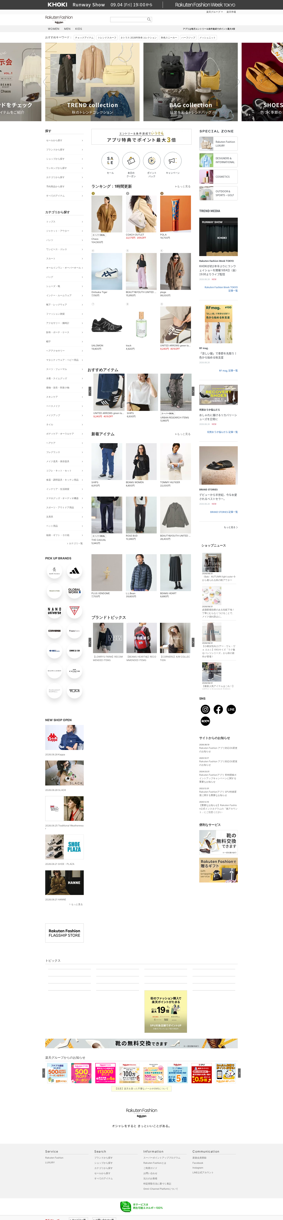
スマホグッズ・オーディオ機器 (62, 498)
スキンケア (52, 396)
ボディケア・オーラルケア (60, 433)
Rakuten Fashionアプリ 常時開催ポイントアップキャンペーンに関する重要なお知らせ (217, 778)
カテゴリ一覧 (76, 543)
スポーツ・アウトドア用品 (60, 507)
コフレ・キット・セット (59, 470)
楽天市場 (231, 12)
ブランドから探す (55, 149)
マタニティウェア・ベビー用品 (62, 359)
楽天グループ (213, 12)
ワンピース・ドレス (56, 249)
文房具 (49, 516)
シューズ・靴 (53, 286)
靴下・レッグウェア (56, 304)
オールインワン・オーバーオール (63, 267)
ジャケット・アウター (57, 230)
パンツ (49, 240)
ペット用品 (52, 525)
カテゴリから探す (55, 177)
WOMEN (53, 28)
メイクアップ (53, 415)
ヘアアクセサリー (55, 350)
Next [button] (237, 81)
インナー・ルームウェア (59, 295)
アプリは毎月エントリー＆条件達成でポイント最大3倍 (209, 28)
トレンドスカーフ (107, 37)
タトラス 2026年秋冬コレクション (139, 37)
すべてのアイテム (55, 195)
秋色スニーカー (169, 37)
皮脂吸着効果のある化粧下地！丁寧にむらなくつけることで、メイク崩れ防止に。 (218, 613)
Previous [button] (45, 81)
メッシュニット (207, 37)
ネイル (49, 424)
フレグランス (53, 452)
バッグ (49, 276)
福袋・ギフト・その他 (57, 535)
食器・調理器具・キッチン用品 (62, 479)
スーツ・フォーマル (56, 369)
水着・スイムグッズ (56, 378)
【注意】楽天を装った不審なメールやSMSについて (141, 1215)
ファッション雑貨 (55, 313)
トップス (50, 221)
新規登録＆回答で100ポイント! (186, 12)
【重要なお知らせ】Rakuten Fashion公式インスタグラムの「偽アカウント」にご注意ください (218, 809)
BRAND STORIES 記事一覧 (224, 512)
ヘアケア (50, 442)
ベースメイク (53, 406)
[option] (92, 82)
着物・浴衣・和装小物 (57, 387)
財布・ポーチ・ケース (57, 332)
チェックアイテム (84, 37)
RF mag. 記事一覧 (228, 370)
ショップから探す (55, 158)
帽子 (48, 341)
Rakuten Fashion (75, 19)
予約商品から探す (55, 186)
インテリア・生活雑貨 (57, 489)
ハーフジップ (188, 37)
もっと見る (77, 904)
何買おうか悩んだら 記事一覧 (222, 432)
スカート (50, 258)
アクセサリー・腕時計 (57, 323)
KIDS (78, 28)
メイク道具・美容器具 (57, 461)
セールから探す (54, 140)
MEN (67, 28)
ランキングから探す (56, 168)
